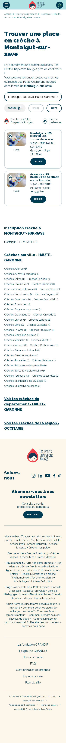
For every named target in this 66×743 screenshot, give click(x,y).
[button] (6, 5)
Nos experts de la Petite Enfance (30, 587)
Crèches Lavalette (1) (38, 324)
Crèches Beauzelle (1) (16, 284)
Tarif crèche (22, 540)
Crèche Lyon (17, 544)
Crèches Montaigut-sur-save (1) (21, 335)
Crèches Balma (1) (14, 279)
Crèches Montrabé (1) (16, 340)
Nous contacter (33, 657)
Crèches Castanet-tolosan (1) (20, 289)
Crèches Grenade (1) (44, 314)
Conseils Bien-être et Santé (34, 594)
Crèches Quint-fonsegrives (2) (21, 355)
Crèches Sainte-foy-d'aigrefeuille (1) (24, 370)
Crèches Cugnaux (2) (47, 294)
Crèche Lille (54, 540)
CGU (54, 696)
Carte (36, 108)
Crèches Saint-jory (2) (44, 360)
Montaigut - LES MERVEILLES (41, 134)
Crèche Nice (27, 557)
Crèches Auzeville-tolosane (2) (21, 273)
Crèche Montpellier (40, 547)
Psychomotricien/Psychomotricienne (32, 577)
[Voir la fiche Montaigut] (16, 139)
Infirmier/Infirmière (41, 581)
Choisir (38, 162)
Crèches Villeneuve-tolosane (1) (22, 385)
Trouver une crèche (32, 536)
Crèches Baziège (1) (38, 279)
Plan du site (33, 682)
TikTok (59, 475)
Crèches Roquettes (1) (16, 360)
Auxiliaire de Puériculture (44, 566)
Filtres (12, 108)
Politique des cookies (33, 700)
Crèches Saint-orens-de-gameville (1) (25, 365)
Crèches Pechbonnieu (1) (44, 345)
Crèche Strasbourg (37, 553)
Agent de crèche (15, 570)
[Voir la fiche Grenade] (16, 180)
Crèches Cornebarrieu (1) (18, 294)
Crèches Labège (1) (40, 319)
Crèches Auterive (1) (15, 268)
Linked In (40, 475)
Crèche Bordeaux (37, 544)
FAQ (33, 663)
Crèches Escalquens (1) (17, 299)
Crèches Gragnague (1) (17, 314)
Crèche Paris (38, 540)
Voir (17, 150)
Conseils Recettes (44, 598)
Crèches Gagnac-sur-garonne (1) (22, 309)
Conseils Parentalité (34, 590)
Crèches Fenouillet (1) (45, 299)
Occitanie (46, 14)
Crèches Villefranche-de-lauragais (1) (25, 380)
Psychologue (21, 581)
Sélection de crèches (59, 5)
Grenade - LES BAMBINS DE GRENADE (44, 176)
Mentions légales (49, 705)
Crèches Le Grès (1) (15, 329)
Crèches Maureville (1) (41, 329)
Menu (6, 5)
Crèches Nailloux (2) (15, 345)
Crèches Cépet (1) (50, 289)
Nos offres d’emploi (43, 562)
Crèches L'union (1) (15, 319)
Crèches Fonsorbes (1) (17, 304)
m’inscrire (33, 515)
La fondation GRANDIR (33, 644)
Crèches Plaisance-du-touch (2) (22, 350)
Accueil (37, 5)
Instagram (33, 475)
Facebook (54, 475)
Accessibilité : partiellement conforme (33, 709)
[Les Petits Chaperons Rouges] (33, 455)
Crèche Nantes (16, 553)
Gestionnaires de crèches (33, 670)
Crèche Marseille (46, 557)
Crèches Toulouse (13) (17, 375)
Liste (54, 108)
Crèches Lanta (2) (14, 324)
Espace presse (33, 676)
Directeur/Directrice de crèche (38, 574)
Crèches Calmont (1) (43, 284)
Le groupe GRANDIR (33, 651)
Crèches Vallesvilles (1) (45, 375)
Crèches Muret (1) (41, 340)
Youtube (48, 475)
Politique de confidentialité (21, 705)
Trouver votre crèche (26, 14)
